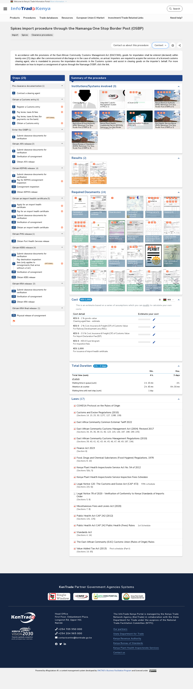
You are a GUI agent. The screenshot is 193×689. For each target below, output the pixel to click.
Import (15, 35)
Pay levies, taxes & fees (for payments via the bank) (29, 118)
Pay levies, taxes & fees (27, 112)
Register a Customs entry (28, 106)
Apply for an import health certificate (29, 206)
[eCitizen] (140, 99)
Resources (67, 17)
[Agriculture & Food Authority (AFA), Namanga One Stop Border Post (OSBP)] (85, 119)
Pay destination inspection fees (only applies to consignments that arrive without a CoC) (29, 263)
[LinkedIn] (65, 644)
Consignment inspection (28, 186)
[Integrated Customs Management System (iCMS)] (112, 99)
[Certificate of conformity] (135, 206)
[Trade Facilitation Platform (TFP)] (140, 119)
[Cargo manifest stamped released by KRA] (171, 280)
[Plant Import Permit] (116, 231)
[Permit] (153, 255)
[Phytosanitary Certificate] (135, 231)
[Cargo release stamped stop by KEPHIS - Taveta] (98, 255)
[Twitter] (60, 644)
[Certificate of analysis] (116, 255)
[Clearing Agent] (85, 99)
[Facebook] (56, 644)
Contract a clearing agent (28, 93)
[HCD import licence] (98, 231)
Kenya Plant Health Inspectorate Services (136, 647)
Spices (25, 35)
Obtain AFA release (26, 161)
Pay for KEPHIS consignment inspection (30, 181)
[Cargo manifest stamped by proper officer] (135, 280)
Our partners (120, 629)
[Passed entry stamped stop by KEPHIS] (80, 255)
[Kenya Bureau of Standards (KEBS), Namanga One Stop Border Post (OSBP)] (85, 140)
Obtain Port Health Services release (33, 241)
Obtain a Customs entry (28, 123)
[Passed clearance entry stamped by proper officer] (116, 280)
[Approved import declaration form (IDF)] (153, 231)
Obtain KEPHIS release (27, 192)
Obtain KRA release (26, 301)
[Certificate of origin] (98, 280)
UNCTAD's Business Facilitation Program (114, 670)
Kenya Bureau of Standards (128, 643)
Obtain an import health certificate (33, 227)
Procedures (29, 17)
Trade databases (48, 17)
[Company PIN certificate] (98, 206)
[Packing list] (153, 206)
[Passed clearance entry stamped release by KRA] (153, 280)
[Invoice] (171, 206)
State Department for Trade (128, 633)
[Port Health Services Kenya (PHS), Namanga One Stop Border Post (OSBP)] (167, 119)
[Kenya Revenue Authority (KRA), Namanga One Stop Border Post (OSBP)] (167, 99)
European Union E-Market (90, 17)
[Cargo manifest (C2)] (171, 231)
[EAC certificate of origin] (171, 255)
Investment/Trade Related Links (125, 17)
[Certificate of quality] (135, 255)
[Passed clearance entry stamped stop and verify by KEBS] (80, 280)
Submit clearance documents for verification (31, 137)
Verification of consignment (29, 156)
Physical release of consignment (31, 315)
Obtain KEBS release (26, 277)
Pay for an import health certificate (33, 211)
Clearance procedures (42, 35)
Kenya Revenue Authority (127, 638)
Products (15, 17)
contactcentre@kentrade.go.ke (75, 637)
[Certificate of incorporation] (80, 206)
